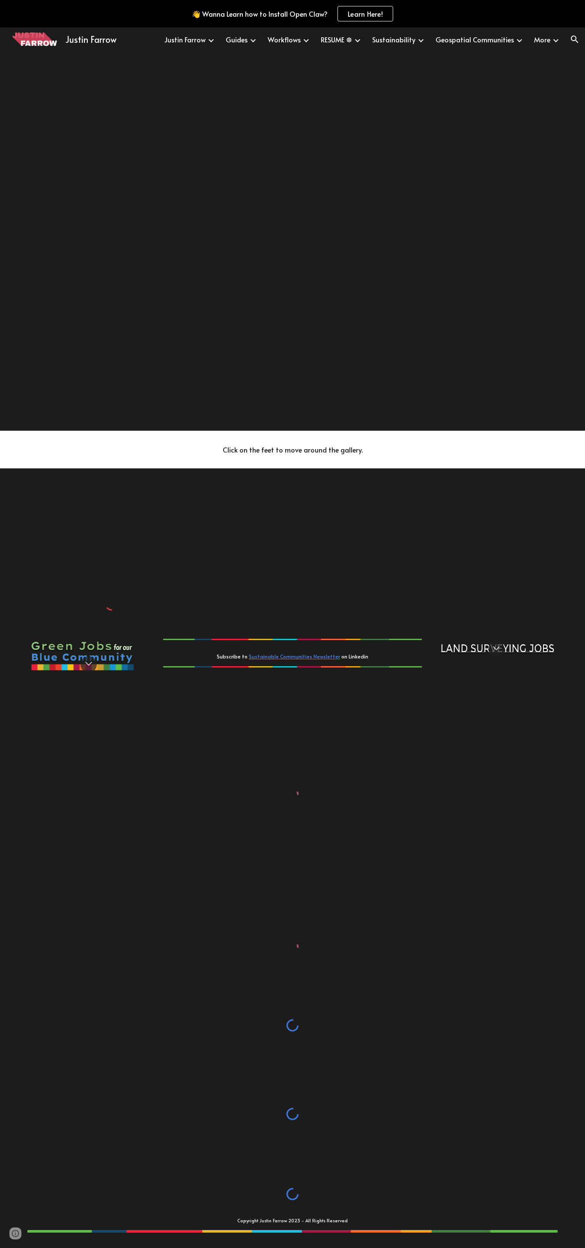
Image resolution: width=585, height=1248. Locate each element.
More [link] (542, 39)
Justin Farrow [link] (185, 39)
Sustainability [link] (393, 39)
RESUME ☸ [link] (336, 39)
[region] (292, 13)
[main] (292, 449)
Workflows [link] (284, 39)
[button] (574, 39)
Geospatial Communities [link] (475, 39)
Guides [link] (237, 39)
